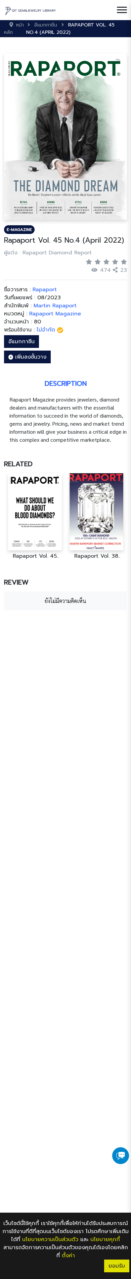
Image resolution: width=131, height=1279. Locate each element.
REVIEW (16, 582)
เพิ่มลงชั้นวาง (29, 357)
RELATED (18, 464)
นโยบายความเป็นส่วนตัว (50, 1239)
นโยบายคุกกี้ (105, 1239)
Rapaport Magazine (55, 314)
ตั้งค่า (68, 1256)
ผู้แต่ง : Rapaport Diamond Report (48, 253)
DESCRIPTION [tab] (66, 383)
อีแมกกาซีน (21, 342)
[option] (34, 516)
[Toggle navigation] (122, 10)
